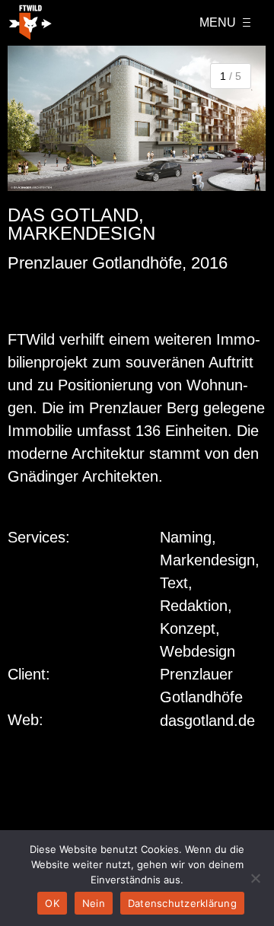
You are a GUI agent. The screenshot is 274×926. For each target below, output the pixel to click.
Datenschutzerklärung (182, 903)
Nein (93, 903)
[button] (27, 118)
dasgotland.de (207, 720)
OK (52, 903)
